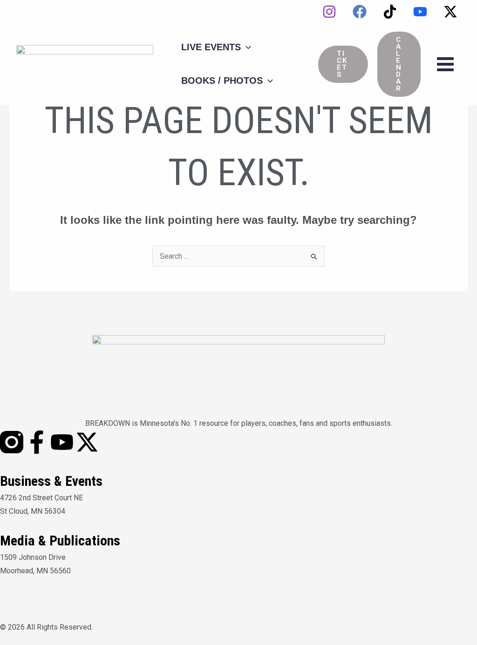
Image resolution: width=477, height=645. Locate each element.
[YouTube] (420, 11)
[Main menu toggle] (445, 64)
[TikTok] (390, 11)
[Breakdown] (84, 63)
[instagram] (329, 11)
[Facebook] (359, 11)
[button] (343, 64)
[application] (246, 47)
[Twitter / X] (450, 11)
